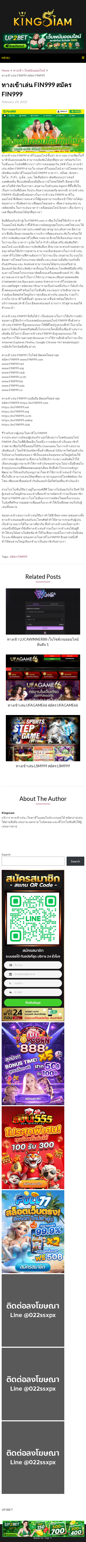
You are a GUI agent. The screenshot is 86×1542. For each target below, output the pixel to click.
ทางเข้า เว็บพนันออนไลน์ (29, 70)
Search (6, 854)
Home (5, 70)
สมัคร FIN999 (18, 556)
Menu (6, 57)
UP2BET (7, 1509)
